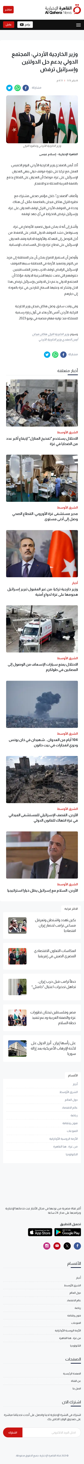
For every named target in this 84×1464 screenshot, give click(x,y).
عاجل (9, 24)
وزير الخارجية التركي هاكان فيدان (50, 334)
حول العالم (71, 1099)
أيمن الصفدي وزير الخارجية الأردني (58, 339)
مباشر (8, 9)
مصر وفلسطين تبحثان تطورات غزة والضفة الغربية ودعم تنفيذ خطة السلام (53, 1017)
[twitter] (9, 88)
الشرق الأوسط (69, 1092)
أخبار (75, 1084)
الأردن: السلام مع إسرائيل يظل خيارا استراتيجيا (42, 890)
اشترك (12, 1432)
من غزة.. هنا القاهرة (65, 1146)
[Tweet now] (67, 1246)
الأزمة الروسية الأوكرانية (63, 1138)
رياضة (74, 1115)
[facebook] (25, 88)
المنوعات (72, 1131)
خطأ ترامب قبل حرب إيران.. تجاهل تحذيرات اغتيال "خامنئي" (53, 984)
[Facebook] (77, 1246)
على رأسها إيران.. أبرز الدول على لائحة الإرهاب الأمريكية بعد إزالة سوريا (53, 1048)
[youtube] (57, 1246)
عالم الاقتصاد (70, 1107)
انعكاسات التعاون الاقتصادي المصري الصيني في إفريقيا (55, 953)
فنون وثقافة (70, 1123)
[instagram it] (46, 1246)
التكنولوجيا (72, 1154)
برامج (27, 24)
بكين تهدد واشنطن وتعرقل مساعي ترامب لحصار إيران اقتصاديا (55, 925)
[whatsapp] (17, 88)
